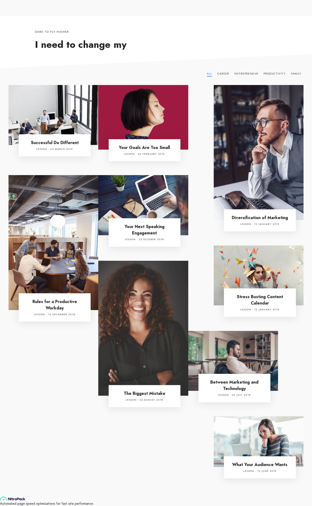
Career (223, 74)
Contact (102, 27)
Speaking (161, 16)
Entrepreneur (246, 74)
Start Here (204, 3)
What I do (140, 16)
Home (101, 16)
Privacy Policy (225, 3)
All (209, 74)
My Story (119, 16)
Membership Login (251, 3)
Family (296, 74)
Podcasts (182, 16)
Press (200, 16)
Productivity (275, 74)
